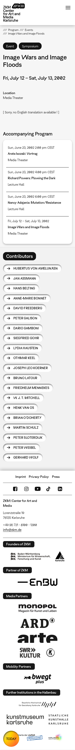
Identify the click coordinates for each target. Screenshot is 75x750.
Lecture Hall (16, 184)
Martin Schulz (25, 427)
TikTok (49, 488)
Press (56, 476)
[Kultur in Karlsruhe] (50, 653)
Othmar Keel (24, 358)
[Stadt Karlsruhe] (60, 556)
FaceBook (15, 488)
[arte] (38, 638)
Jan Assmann (24, 278)
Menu (68, 7)
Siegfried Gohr (26, 338)
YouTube (38, 488)
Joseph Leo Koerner (30, 368)
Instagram (26, 488)
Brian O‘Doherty (27, 417)
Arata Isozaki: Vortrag (22, 153)
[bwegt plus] (37, 679)
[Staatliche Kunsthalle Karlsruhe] (58, 719)
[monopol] (38, 608)
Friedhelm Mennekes (31, 388)
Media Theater (13, 98)
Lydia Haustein (25, 348)
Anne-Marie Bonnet (30, 298)
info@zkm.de (12, 529)
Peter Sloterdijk (27, 437)
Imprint (20, 476)
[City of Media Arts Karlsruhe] (56, 738)
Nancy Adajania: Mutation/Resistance (34, 202)
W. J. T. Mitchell (26, 398)
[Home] (17, 12)
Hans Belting (24, 288)
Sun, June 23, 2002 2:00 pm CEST (31, 147)
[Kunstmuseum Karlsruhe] (25, 719)
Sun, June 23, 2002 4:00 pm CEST (31, 172)
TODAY (11, 739)
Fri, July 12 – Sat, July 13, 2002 (28, 221)
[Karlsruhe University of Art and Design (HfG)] (38, 704)
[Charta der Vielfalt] (27, 738)
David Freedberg (27, 308)
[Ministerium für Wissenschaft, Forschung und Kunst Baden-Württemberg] (30, 556)
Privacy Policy (39, 476)
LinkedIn (60, 488)
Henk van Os (23, 407)
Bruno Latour (25, 378)
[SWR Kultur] (30, 653)
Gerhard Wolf (26, 457)
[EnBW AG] (38, 582)
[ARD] (38, 623)
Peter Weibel (24, 447)
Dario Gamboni (26, 328)
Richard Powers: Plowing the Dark (31, 178)
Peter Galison (25, 318)
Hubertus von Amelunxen (35, 268)
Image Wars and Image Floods (28, 227)
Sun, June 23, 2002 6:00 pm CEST (31, 196)
